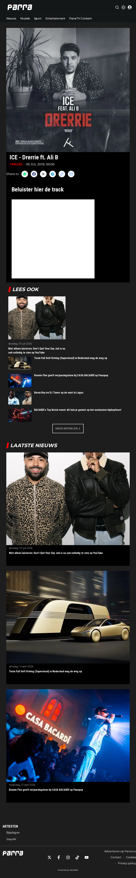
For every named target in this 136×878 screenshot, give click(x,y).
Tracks (16, 164)
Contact (116, 857)
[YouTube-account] (87, 857)
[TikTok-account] (77, 857)
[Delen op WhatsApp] (24, 174)
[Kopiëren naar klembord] (62, 174)
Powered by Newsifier (68, 870)
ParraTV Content (80, 18)
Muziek (25, 18)
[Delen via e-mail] (71, 174)
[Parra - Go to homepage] (19, 7)
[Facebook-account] (59, 857)
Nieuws (11, 18)
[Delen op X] (43, 174)
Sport (37, 18)
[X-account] (49, 857)
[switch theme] (123, 7)
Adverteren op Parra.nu (120, 851)
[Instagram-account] (68, 857)
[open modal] (130, 7)
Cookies (131, 857)
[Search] (117, 7)
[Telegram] (52, 174)
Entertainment (55, 18)
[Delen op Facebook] (34, 174)
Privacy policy (127, 863)
